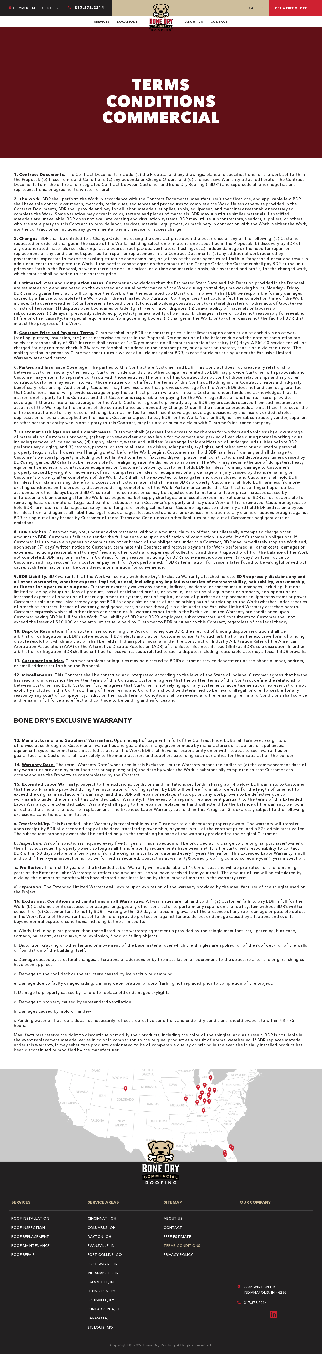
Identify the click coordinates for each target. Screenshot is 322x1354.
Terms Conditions (182, 1245)
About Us (194, 21)
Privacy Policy (178, 1254)
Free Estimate (177, 1236)
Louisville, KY (101, 1300)
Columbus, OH (102, 1227)
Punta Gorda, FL (104, 1309)
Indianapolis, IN (103, 1273)
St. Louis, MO (100, 1327)
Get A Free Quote (291, 8)
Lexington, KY (102, 1291)
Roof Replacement (30, 1236)
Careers (256, 8)
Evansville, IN (101, 1245)
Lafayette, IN (101, 1282)
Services (101, 21)
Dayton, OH (99, 1236)
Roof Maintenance (30, 1245)
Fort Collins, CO (105, 1254)
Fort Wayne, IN (103, 1264)
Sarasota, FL (101, 1318)
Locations (127, 21)
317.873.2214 (255, 1302)
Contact (219, 21)
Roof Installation (30, 1218)
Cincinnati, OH (102, 1218)
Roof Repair (23, 1254)
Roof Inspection (28, 1227)
